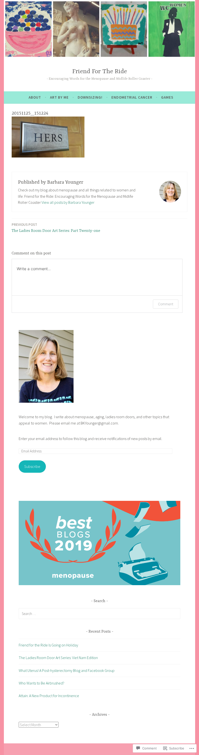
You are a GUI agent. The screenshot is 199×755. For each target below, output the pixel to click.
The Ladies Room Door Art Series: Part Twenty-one (56, 227)
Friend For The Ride (99, 71)
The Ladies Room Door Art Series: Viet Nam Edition (58, 657)
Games (167, 97)
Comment (165, 304)
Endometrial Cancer (131, 97)
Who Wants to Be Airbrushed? (41, 683)
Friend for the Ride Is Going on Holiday (48, 645)
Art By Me (59, 97)
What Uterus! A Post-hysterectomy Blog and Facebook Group (67, 670)
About (35, 97)
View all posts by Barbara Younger (67, 202)
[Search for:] (99, 613)
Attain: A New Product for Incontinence (49, 695)
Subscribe (32, 466)
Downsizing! (90, 97)
